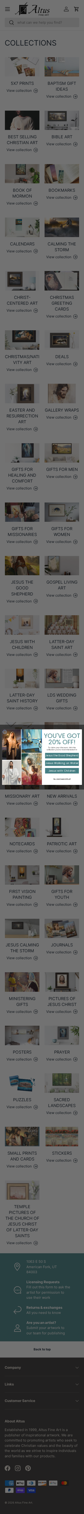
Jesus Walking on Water (62, 763)
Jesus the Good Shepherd (62, 755)
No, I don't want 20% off (61, 779)
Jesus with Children (62, 770)
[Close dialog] (4, 732)
